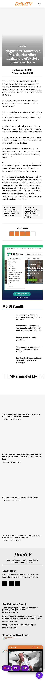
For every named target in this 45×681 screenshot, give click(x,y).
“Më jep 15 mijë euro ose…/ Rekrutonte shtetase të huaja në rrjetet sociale (11, 212)
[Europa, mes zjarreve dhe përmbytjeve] (8, 338)
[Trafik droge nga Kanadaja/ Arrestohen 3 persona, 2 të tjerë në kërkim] (8, 317)
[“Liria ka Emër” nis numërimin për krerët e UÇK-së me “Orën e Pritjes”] (8, 349)
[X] (17, 233)
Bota (4, 627)
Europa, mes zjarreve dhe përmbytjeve (20, 497)
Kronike (22, 46)
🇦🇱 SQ (6, 668)
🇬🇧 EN (16, 668)
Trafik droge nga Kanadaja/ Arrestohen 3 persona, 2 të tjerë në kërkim (29, 317)
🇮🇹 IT (25, 668)
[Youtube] (17, 583)
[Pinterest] (22, 233)
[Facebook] (11, 233)
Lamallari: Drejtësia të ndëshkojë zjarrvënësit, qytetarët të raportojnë (29, 360)
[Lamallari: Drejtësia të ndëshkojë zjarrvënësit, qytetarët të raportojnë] (8, 360)
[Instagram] (11, 583)
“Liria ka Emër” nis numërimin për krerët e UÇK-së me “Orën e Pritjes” (29, 349)
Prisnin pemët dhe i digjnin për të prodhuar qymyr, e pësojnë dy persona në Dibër (31, 213)
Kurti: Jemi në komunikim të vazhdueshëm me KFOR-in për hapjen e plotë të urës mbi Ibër (28, 328)
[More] (33, 233)
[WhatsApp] (27, 233)
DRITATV (28, 70)
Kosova (5, 621)
